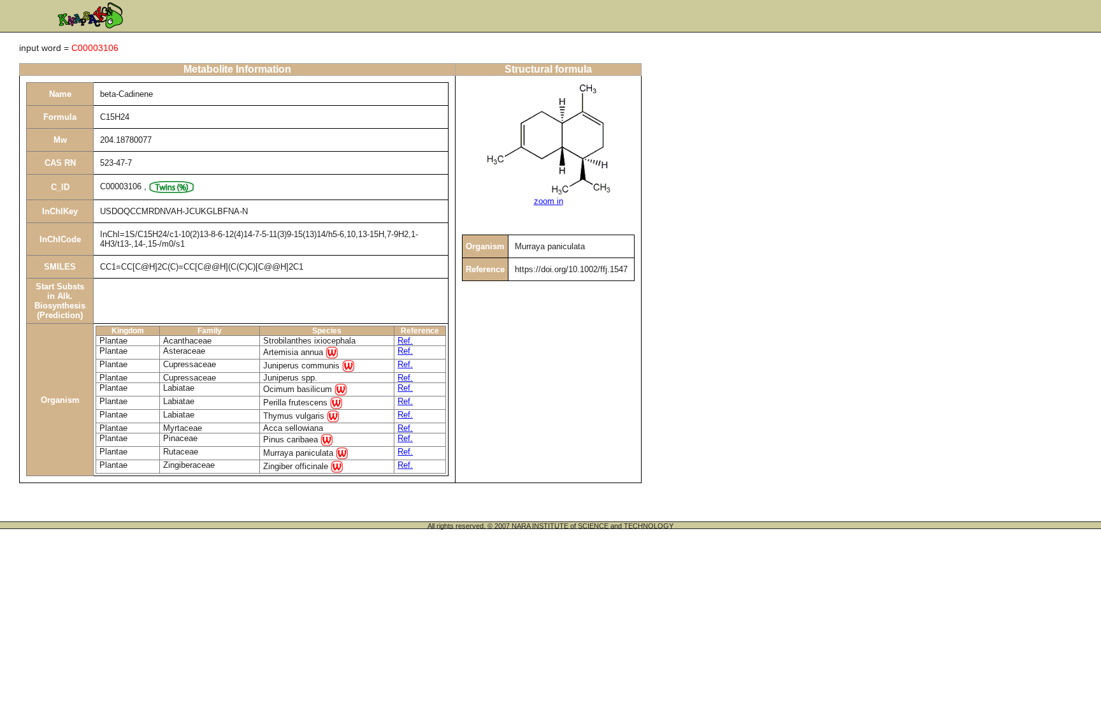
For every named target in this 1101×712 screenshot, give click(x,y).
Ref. (405, 340)
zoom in (548, 201)
